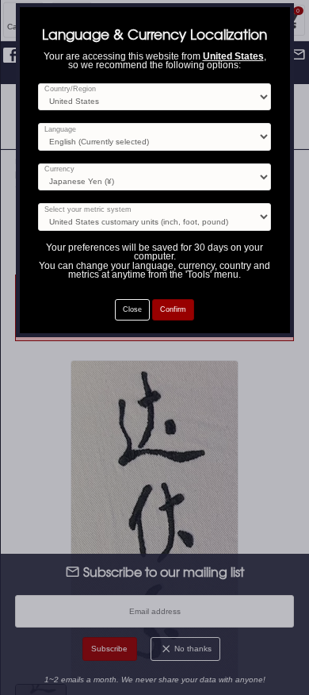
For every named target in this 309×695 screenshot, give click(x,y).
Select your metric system (88, 209)
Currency (59, 169)
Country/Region (70, 89)
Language (60, 129)
